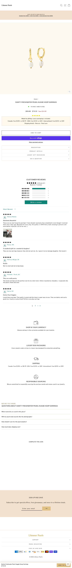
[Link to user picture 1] (7, 233)
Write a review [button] (36, 202)
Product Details (36, 151)
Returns (37, 123)
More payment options (36, 142)
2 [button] (35, 305)
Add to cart (63, 565)
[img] (7, 214)
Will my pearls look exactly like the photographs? (17, 416)
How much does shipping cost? (11, 427)
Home (35, 99)
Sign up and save (35, 548)
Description (36, 147)
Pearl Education (35, 544)
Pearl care (44, 123)
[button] (36, 115)
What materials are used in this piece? (14, 411)
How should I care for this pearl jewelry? (14, 421)
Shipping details (29, 123)
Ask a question (36, 158)
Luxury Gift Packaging (36, 154)
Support (35, 539)
